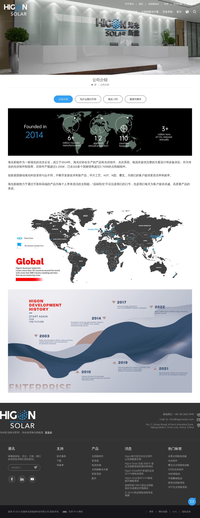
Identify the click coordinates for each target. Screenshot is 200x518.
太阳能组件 (106, 11)
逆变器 (119, 11)
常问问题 (177, 3)
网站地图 (163, 511)
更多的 (48, 432)
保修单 (60, 465)
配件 (179, 11)
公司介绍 (63, 99)
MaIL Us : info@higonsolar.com (177, 419)
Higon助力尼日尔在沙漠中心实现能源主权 (138, 457)
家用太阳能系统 (176, 482)
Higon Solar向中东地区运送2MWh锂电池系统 (139, 472)
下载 (59, 460)
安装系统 (168, 11)
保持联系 (191, 3)
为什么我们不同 (88, 99)
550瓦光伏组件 (176, 469)
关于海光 (129, 3)
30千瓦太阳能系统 (177, 487)
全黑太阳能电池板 (177, 456)
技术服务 (61, 456)
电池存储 (132, 11)
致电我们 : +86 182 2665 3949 (178, 414)
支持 (166, 3)
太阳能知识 (153, 3)
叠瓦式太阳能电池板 (178, 465)
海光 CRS (113, 99)
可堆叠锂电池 (175, 478)
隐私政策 (186, 511)
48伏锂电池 (174, 473)
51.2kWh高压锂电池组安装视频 (139, 494)
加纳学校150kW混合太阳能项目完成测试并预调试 (139, 486)
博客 (151, 511)
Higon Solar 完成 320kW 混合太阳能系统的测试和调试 (139, 465)
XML (174, 511)
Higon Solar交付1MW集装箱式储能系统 (138, 479)
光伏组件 (173, 460)
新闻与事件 (135, 99)
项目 (141, 3)
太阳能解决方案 (150, 11)
